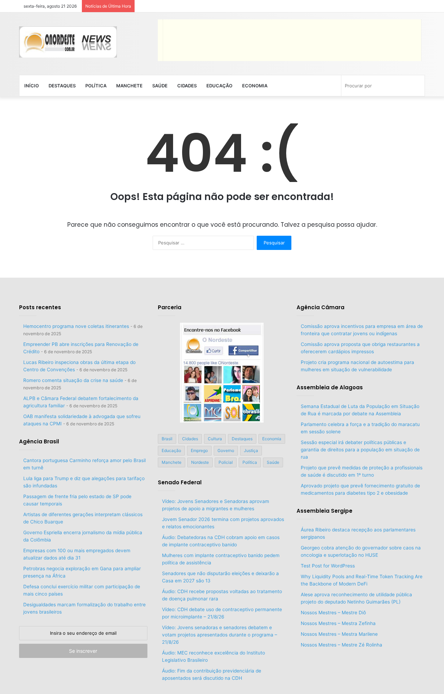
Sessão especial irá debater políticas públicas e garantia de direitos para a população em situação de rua (360, 450)
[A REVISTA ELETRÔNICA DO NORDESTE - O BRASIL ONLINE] (68, 42)
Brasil (167, 438)
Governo (225, 450)
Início (31, 85)
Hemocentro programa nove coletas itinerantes (76, 326)
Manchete (129, 85)
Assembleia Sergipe (324, 510)
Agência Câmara (320, 307)
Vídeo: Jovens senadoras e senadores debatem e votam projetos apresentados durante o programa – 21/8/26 (219, 635)
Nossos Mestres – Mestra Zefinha (338, 623)
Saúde (160, 85)
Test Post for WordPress (328, 566)
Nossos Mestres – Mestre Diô (333, 612)
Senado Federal (180, 482)
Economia (254, 85)
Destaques (62, 85)
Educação (219, 85)
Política (95, 85)
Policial (226, 462)
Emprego (199, 450)
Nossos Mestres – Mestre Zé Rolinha (341, 645)
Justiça (251, 450)
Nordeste (200, 462)
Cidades (187, 85)
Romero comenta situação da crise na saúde (73, 380)
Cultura (215, 438)
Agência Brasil (39, 441)
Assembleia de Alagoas (330, 387)
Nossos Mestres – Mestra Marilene (339, 634)
